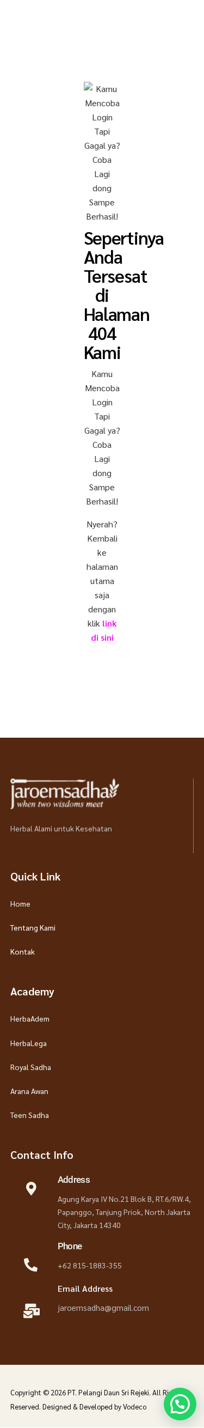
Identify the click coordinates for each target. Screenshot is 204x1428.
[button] (180, 1404)
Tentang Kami (32, 927)
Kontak (22, 951)
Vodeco (134, 1406)
